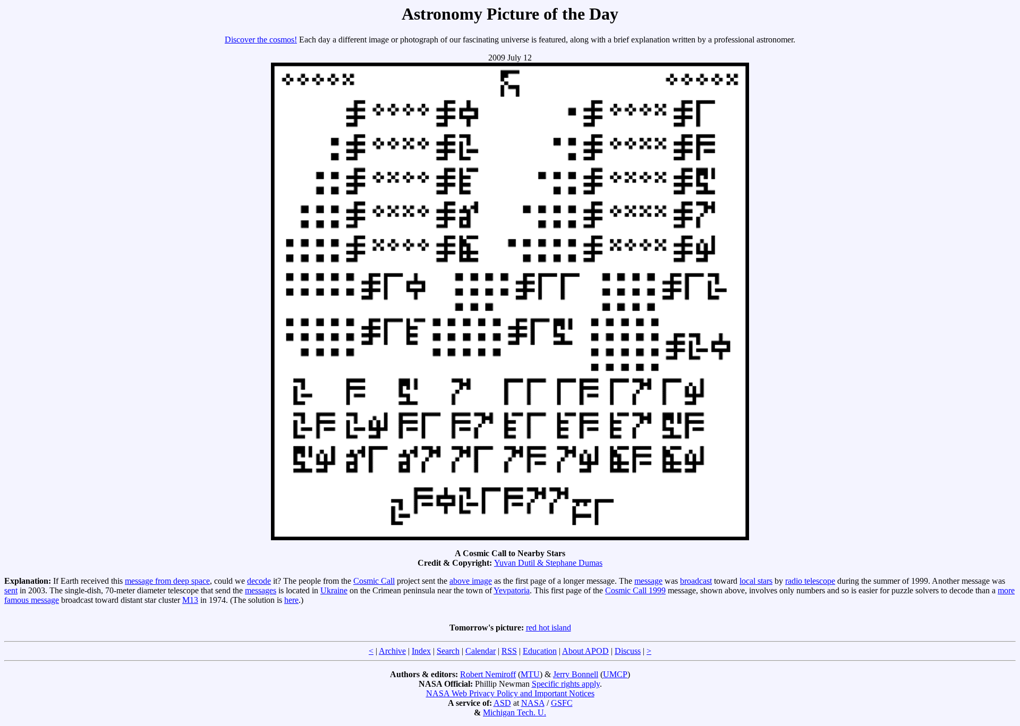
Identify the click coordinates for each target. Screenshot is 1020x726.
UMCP (615, 674)
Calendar (480, 650)
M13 (190, 599)
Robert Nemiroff (488, 674)
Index (421, 650)
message (648, 580)
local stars (756, 580)
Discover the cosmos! (261, 39)
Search (448, 650)
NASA (533, 702)
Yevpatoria (512, 590)
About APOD (585, 650)
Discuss (628, 650)
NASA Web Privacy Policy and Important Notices (510, 693)
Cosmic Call (374, 580)
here (291, 599)
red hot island (548, 627)
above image (470, 580)
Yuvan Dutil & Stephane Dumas (548, 562)
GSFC (562, 702)
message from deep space (167, 580)
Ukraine (333, 590)
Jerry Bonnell (575, 674)
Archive (392, 650)
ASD (502, 702)
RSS (509, 650)
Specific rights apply (566, 683)
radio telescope (810, 580)
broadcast (696, 580)
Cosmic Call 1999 (635, 590)
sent (11, 590)
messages (260, 590)
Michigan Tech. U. (514, 712)
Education (540, 650)
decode (259, 580)
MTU (530, 674)
